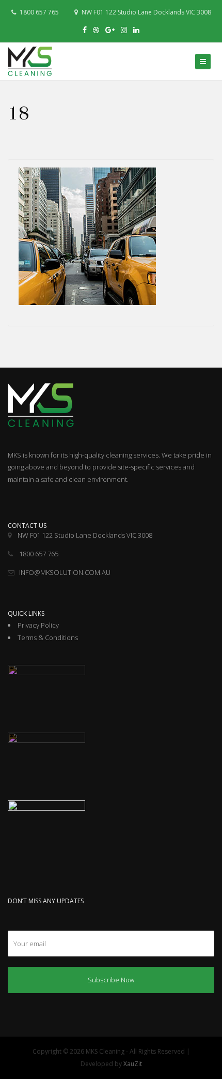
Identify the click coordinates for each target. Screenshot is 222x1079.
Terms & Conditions (48, 637)
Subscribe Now (111, 979)
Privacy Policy (38, 625)
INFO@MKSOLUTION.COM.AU (64, 572)
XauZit (132, 1063)
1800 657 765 (38, 12)
